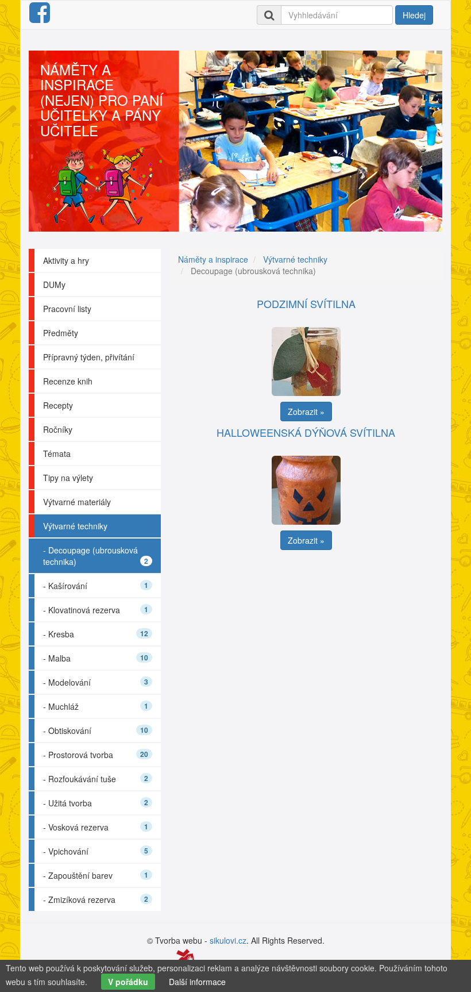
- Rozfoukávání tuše (95, 779)
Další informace (197, 981)
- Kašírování (95, 585)
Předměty (60, 333)
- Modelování (95, 682)
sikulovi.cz (228, 940)
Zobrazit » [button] (306, 411)
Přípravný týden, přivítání (88, 357)
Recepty (58, 405)
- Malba (95, 658)
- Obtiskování (95, 730)
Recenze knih (67, 381)
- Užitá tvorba (95, 803)
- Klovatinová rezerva (95, 610)
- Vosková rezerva (95, 827)
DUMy (54, 284)
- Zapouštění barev (95, 875)
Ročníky (57, 429)
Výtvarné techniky (75, 526)
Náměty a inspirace (213, 259)
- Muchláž (95, 706)
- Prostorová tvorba (95, 754)
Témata (57, 453)
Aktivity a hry (66, 260)
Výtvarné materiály (77, 501)
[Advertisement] (310, 636)
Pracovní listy (67, 308)
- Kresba (95, 634)
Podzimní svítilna (306, 303)
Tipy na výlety (68, 477)
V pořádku (128, 981)
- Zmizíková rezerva (95, 899)
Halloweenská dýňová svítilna (306, 432)
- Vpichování (95, 851)
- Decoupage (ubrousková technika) (95, 555)
